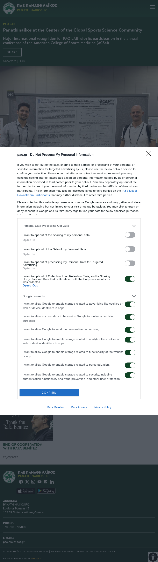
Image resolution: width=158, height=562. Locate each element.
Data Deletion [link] (56, 407)
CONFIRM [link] (49, 392)
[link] (150, 155)
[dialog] (79, 281)
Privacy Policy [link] (102, 407)
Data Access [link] (79, 407)
